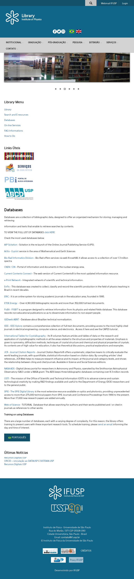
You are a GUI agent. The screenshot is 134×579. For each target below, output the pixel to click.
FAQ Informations (13, 130)
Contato (11, 48)
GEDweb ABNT (11, 319)
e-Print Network (12, 280)
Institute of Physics (32, 19)
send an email (105, 424)
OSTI (6, 378)
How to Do (9, 135)
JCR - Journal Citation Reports (19, 352)
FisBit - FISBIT (11, 309)
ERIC (6, 296)
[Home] (12, 17)
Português (18, 437)
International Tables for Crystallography (25, 335)
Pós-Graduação (57, 42)
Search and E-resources (16, 114)
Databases (9, 120)
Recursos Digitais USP (15, 462)
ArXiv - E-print (11, 251)
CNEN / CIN (9, 266)
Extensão (94, 42)
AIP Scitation (10, 244)
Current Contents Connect (18, 273)
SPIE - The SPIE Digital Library (19, 391)
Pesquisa (77, 42)
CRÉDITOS (86, 550)
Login (125, 3)
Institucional (13, 42)
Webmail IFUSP (109, 3)
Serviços (111, 42)
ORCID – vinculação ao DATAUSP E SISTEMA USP (29, 458)
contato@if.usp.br (70, 537)
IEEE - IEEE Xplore (13, 325)
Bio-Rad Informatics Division (19, 257)
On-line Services (12, 125)
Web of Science (12, 404)
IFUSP (76, 570)
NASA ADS (9, 368)
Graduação (34, 42)
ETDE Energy (10, 303)
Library (28, 15)
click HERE (49, 232)
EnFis (7, 286)
